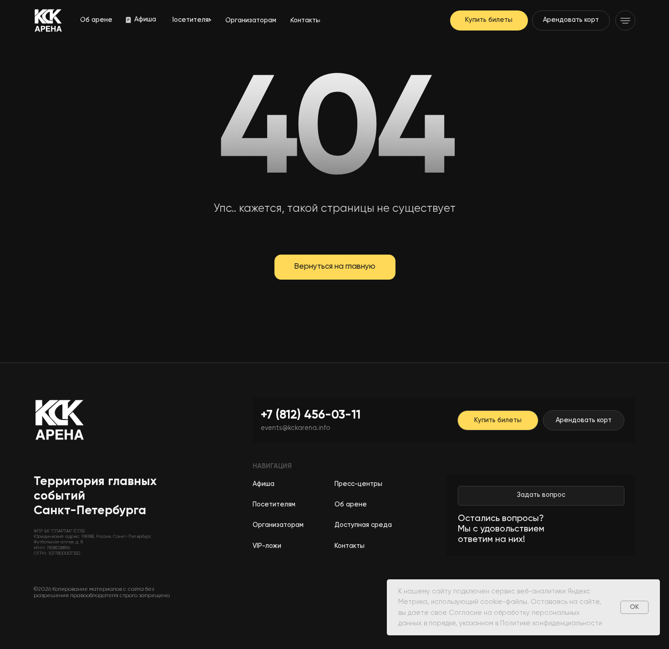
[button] (625, 20)
